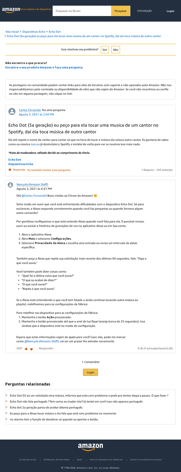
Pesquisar (121, 11)
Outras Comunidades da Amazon (146, 459)
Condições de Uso (27, 459)
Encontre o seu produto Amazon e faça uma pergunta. (44, 67)
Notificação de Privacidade (56, 459)
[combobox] (91, 11)
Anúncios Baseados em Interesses (106, 459)
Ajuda (79, 459)
